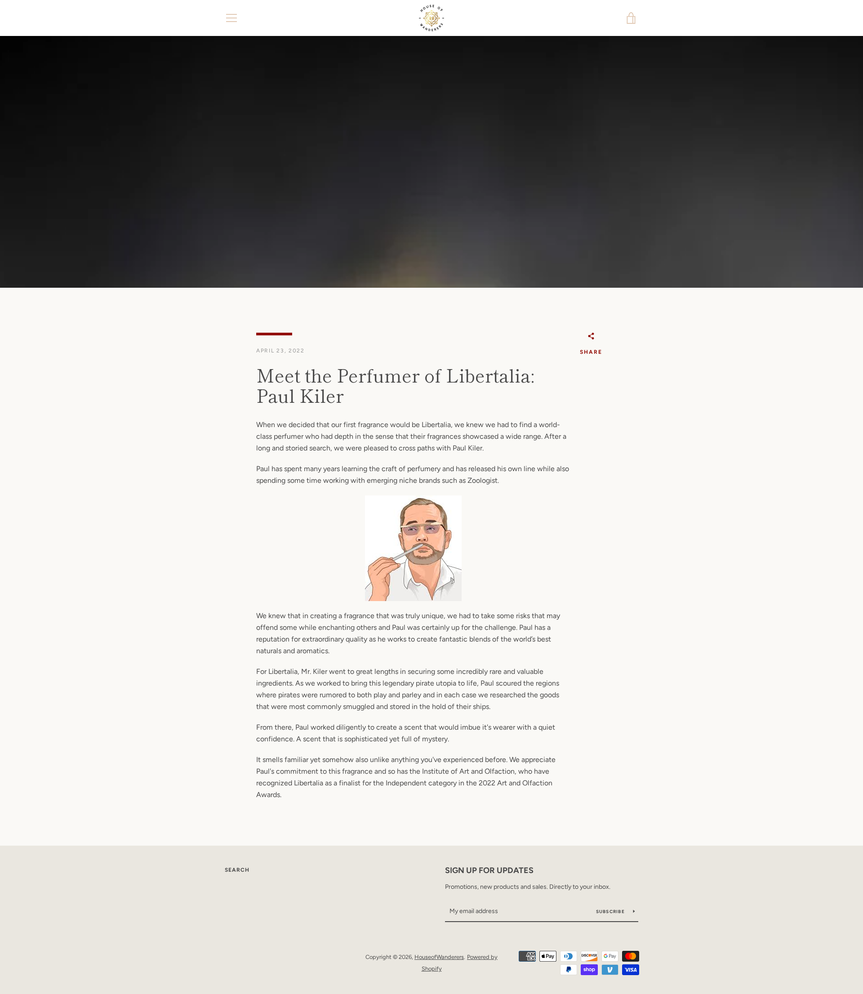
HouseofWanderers (439, 957)
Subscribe (611, 911)
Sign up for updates (489, 870)
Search (237, 870)
